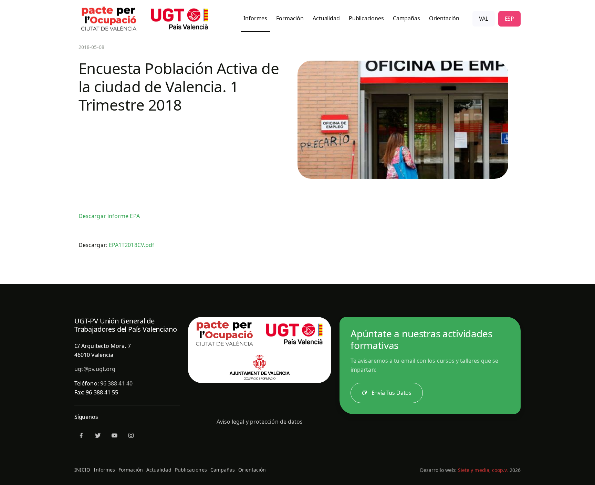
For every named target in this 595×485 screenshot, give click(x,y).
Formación (130, 469)
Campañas (222, 469)
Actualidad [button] (326, 18)
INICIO (82, 469)
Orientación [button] (444, 18)
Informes (104, 469)
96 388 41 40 (116, 383)
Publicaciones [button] (366, 18)
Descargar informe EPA (109, 216)
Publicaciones (191, 469)
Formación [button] (289, 18)
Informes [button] (255, 18)
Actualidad (158, 469)
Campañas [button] (406, 18)
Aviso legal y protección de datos (260, 421)
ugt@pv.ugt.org (94, 369)
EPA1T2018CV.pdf (131, 245)
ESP (509, 18)
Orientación (252, 469)
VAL (483, 18)
